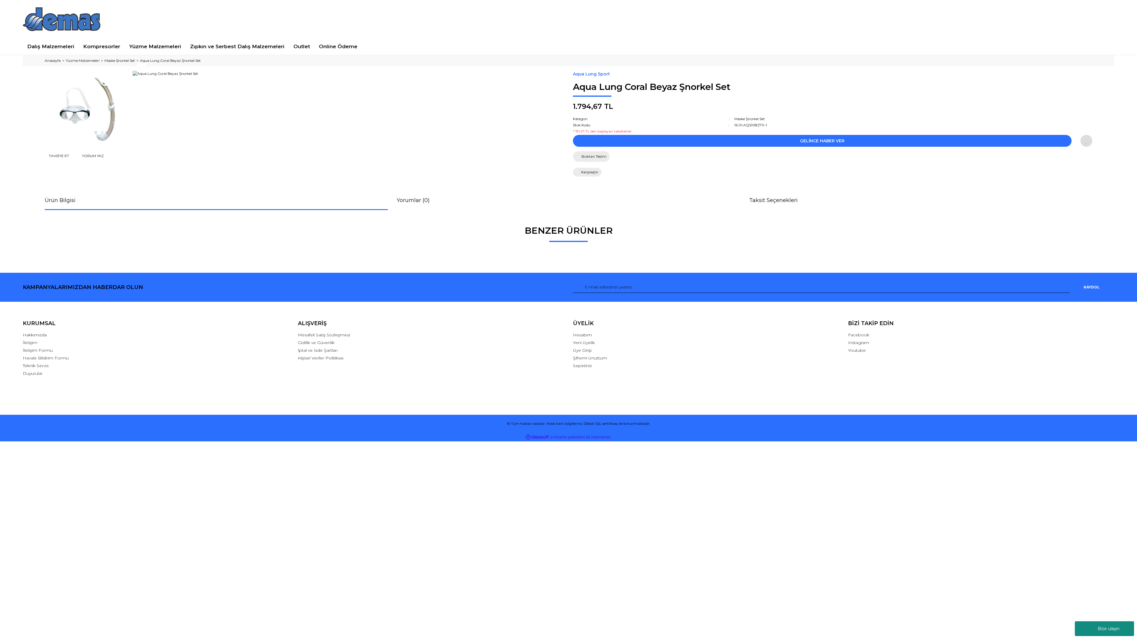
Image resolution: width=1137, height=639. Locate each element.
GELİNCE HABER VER (822, 140)
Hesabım (582, 335)
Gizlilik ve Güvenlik (316, 342)
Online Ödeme (338, 46)
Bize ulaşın (1109, 628)
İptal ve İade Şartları (318, 350)
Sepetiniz (582, 365)
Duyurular (33, 373)
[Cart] (1107, 19)
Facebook (858, 335)
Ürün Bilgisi (60, 200)
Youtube (857, 350)
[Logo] (61, 19)
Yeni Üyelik (584, 342)
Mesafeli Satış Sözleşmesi (324, 335)
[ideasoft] (537, 437)
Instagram (858, 342)
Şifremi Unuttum (590, 358)
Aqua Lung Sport (591, 74)
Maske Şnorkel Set (749, 119)
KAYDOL (1092, 287)
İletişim (30, 342)
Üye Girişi (582, 350)
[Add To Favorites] (1086, 141)
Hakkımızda (35, 335)
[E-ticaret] (567, 437)
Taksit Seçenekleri (773, 200)
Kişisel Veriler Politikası (320, 358)
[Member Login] (981, 19)
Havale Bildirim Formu (46, 358)
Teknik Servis (36, 365)
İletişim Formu (38, 350)
